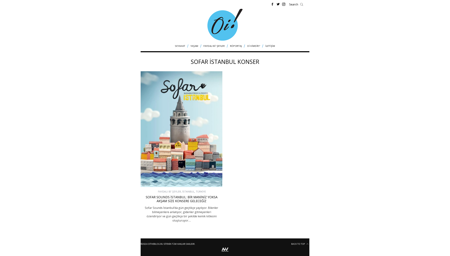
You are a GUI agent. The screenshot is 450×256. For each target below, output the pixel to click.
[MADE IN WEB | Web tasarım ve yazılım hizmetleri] (225, 252)
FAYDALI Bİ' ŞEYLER (169, 191)
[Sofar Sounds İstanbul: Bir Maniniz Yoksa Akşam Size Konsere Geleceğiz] (181, 129)
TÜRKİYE (201, 191)
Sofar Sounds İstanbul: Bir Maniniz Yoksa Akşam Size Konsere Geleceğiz (181, 199)
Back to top (298, 243)
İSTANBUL (188, 191)
